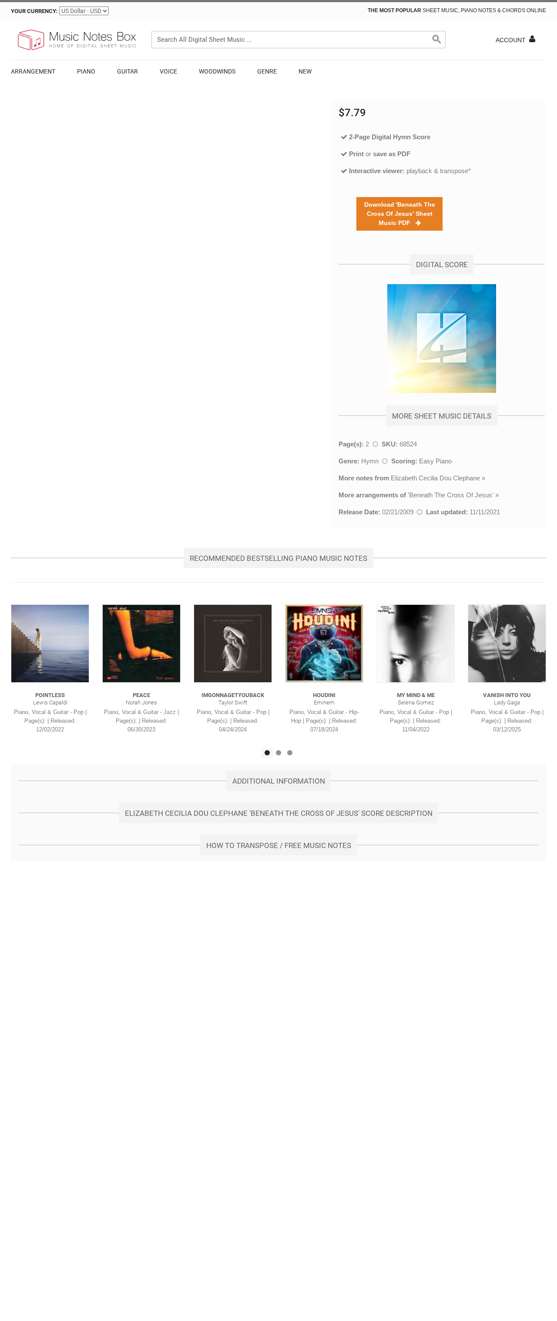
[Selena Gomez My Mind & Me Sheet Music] (415, 643)
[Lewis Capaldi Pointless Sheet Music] (50, 643)
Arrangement (33, 71)
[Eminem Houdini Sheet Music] (324, 643)
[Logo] (76, 40)
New (305, 71)
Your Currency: (34, 11)
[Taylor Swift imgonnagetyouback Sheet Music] (233, 643)
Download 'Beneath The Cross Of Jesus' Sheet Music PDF (399, 213)
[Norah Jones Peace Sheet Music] (141, 643)
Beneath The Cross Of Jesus (450, 495)
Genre (267, 71)
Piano (86, 71)
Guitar (127, 71)
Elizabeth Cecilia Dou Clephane (435, 478)
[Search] (437, 39)
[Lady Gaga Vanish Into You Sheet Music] (507, 643)
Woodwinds (217, 71)
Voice (168, 71)
